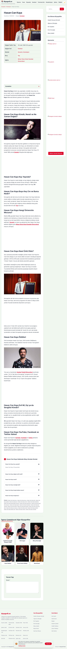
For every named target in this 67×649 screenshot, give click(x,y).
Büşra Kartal (36, 628)
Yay (19, 55)
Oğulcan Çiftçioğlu (52, 23)
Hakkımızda (54, 618)
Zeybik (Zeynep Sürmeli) (54, 20)
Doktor (25, 635)
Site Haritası (54, 631)
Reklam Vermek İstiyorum (56, 153)
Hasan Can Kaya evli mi (22, 501)
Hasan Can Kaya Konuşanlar (22, 506)
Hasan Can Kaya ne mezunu (12, 507)
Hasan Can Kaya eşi (13, 501)
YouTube (17, 437)
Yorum (8, 580)
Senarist (20, 52)
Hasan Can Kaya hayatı (14, 504)
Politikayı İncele (22, 645)
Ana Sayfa (54, 616)
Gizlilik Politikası (55, 626)
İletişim (60, 2)
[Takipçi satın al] (56, 51)
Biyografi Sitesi (63, 646)
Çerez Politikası (55, 628)
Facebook (24, 437)
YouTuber (11, 630)
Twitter (31, 437)
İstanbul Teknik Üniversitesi (25, 372)
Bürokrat (18, 635)
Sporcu (25, 638)
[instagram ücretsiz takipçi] (56, 124)
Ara (62, 9)
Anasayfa (3, 6)
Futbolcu (4, 635)
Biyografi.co (8, 1)
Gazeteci (34, 2)
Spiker (18, 638)
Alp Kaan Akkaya (37, 631)
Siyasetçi (28, 2)
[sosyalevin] (56, 69)
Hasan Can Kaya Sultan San (9, 509)
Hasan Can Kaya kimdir (12, 506)
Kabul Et (48, 643)
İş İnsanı (11, 627)
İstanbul (20, 48)
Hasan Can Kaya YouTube (31, 509)
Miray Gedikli (51, 33)
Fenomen (18, 630)
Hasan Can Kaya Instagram (24, 504)
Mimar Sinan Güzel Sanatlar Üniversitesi (27, 224)
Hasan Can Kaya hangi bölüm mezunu (11, 503)
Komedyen (8, 6)
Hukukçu (26, 630)
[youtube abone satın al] (56, 87)
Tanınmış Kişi (41, 2)
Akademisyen (49, 2)
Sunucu (25, 627)
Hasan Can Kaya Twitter (20, 509)
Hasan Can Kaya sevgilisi (33, 507)
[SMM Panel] (56, 105)
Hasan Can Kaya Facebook (33, 501)
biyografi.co (6, 614)
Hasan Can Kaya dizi (31, 500)
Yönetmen (12, 638)
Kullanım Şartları (55, 623)
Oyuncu (19, 2)
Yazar (23, 2)
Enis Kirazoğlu (51, 30)
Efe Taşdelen (51, 26)
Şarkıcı (55, 2)
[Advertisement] (22, 74)
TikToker (11, 635)
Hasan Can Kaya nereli (22, 507)
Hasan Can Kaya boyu (12, 500)
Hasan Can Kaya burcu (21, 500)
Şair (3, 638)
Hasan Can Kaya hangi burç (25, 503)
